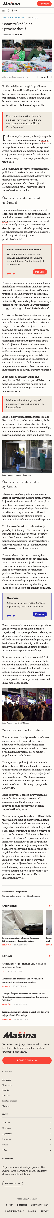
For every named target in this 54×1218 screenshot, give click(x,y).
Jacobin (12, 798)
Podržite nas (25, 1060)
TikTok (5, 1144)
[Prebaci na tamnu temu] (9, 10)
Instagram (6, 1139)
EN (15, 10)
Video (4, 971)
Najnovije (6, 1080)
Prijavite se (10, 1183)
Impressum (22, 1205)
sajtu (5, 221)
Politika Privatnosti (14, 1211)
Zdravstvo (19, 18)
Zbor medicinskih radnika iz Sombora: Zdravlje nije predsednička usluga (25, 1013)
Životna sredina (9, 1100)
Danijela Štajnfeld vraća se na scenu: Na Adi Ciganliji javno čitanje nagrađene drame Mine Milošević (25, 996)
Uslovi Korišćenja (39, 1205)
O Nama (9, 1205)
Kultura (6, 1106)
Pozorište (6, 1004)
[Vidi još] (3, 11)
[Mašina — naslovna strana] (11, 3)
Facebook (6, 1128)
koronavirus (8, 891)
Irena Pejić (17, 34)
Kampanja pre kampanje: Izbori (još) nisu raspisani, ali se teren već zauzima (22, 980)
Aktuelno (6, 986)
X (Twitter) (6, 1133)
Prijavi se (40, 614)
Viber (4, 1150)
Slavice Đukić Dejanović (13, 895)
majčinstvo (21, 891)
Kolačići (32, 1211)
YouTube (6, 1122)
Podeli (43, 76)
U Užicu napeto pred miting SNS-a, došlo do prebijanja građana (24, 965)
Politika (5, 1090)
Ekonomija (7, 1085)
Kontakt (45, 1211)
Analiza (5, 18)
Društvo (6, 1095)
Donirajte (44, 3)
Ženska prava (33, 895)
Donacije (39, 271)
